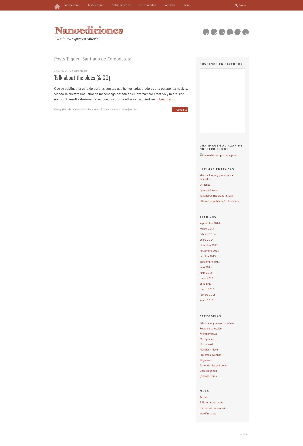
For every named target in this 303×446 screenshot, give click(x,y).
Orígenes (205, 184)
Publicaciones (72, 5)
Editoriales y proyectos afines (217, 323)
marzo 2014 (207, 228)
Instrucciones (96, 5)
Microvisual (206, 344)
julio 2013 (206, 267)
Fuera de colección (211, 328)
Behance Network (206, 32)
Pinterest (214, 32)
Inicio (57, 5)
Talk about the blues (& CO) (82, 77)
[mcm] (187, 5)
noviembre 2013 (209, 250)
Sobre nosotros (121, 5)
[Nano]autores (130, 109)
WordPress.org (208, 413)
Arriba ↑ (244, 434)
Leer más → (167, 99)
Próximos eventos (111, 109)
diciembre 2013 (209, 245)
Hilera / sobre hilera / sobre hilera (219, 201)
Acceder (204, 397)
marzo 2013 (207, 289)
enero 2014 (206, 239)
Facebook (237, 32)
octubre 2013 (208, 256)
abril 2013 (206, 283)
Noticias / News (91, 109)
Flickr (230, 32)
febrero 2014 (208, 234)
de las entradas (211, 402)
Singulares (206, 360)
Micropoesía (74, 109)
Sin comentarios (78, 70)
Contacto (169, 5)
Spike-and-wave (209, 190)
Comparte (181, 109)
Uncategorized (208, 370)
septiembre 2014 (210, 223)
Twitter (245, 32)
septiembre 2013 (210, 261)
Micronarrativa (208, 333)
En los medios (147, 5)
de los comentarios (214, 408)
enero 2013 (206, 300)
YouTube (222, 32)
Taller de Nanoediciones (214, 365)
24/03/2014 (60, 70)
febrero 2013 (208, 294)
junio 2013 (206, 272)
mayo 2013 (206, 278)
